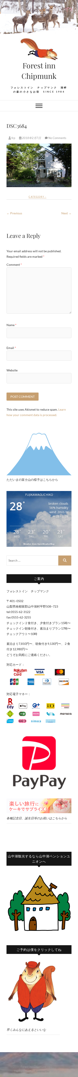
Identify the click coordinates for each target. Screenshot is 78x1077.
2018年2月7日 (31, 138)
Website (12, 370)
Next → (66, 213)
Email (11, 348)
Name (11, 325)
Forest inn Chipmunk (43, 70)
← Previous (14, 213)
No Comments (57, 138)
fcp (13, 138)
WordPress (57, 1071)
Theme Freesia (23, 1071)
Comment (14, 264)
